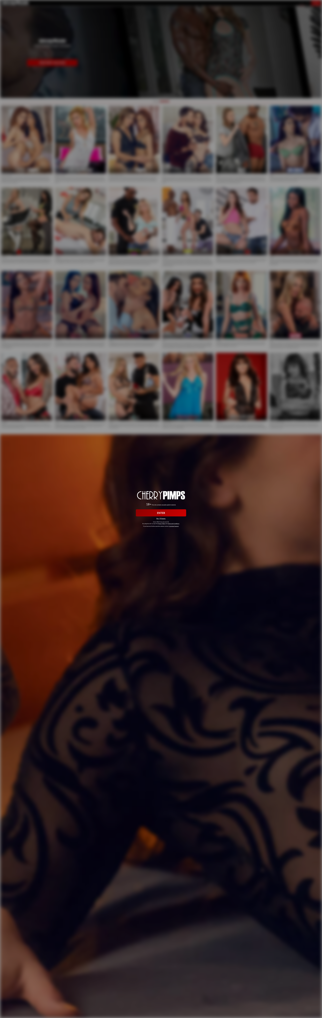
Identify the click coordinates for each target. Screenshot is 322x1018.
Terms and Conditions (173, 523)
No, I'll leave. (161, 518)
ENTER (161, 512)
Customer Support (174, 526)
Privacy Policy (161, 523)
